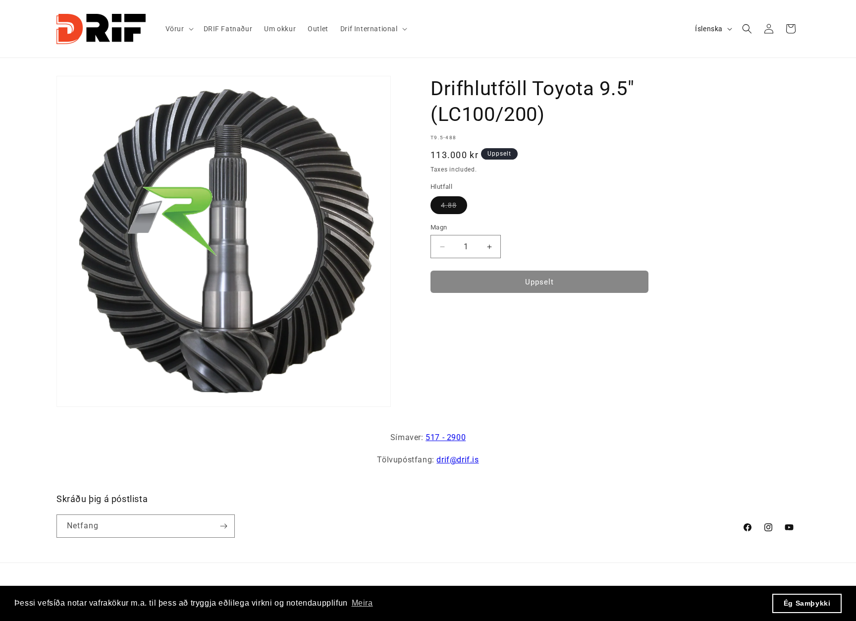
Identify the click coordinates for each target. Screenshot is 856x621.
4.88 (454, 207)
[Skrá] (223, 526)
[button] (179, 28)
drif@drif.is (457, 459)
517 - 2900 (446, 437)
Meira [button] (362, 603)
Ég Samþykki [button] (807, 603)
